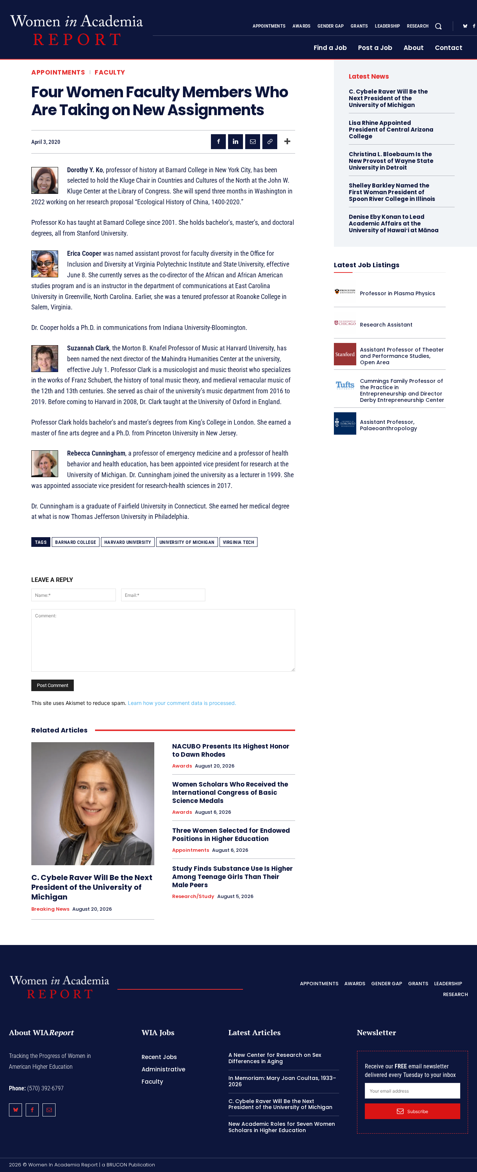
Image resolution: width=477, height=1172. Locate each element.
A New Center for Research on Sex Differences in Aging (274, 1058)
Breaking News (50, 909)
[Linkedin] (235, 141)
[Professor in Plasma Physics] (345, 291)
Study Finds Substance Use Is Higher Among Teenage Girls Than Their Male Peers (232, 876)
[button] (438, 26)
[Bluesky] (465, 26)
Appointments (58, 72)
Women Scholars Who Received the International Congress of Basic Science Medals (230, 792)
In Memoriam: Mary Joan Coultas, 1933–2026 (282, 1081)
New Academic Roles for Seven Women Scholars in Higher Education (281, 1127)
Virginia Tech (239, 542)
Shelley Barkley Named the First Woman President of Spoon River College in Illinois (392, 192)
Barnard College (75, 542)
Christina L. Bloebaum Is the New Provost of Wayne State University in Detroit (391, 160)
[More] (287, 141)
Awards (182, 766)
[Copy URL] (269, 141)
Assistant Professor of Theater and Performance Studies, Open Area (402, 356)
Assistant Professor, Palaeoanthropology (388, 425)
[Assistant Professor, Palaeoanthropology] (345, 423)
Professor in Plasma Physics (397, 293)
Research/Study (193, 897)
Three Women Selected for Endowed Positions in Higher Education (231, 834)
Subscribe (417, 1111)
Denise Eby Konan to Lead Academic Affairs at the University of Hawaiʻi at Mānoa (394, 223)
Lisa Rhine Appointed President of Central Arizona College (391, 129)
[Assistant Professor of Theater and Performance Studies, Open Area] (345, 354)
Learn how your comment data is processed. (182, 703)
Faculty (110, 72)
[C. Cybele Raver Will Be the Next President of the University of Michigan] (92, 803)
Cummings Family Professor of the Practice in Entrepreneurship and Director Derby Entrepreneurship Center (402, 390)
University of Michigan (187, 542)
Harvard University (127, 542)
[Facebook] (218, 141)
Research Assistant (386, 324)
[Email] (252, 141)
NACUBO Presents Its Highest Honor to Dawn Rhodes (231, 750)
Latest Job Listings (366, 265)
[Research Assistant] (345, 323)
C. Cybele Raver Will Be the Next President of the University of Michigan (91, 887)
